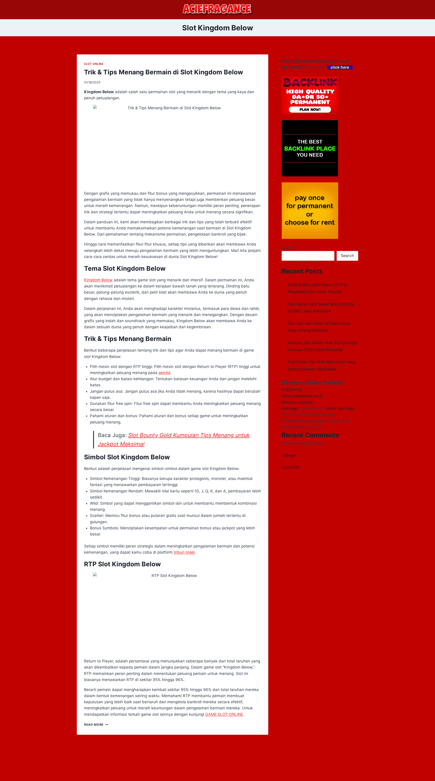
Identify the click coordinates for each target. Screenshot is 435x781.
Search (288, 248)
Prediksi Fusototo (297, 402)
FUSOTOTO (292, 390)
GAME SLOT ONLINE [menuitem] (224, 714)
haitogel (289, 455)
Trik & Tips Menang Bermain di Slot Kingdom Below (163, 72)
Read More (96, 724)
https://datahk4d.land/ (302, 396)
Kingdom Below (98, 280)
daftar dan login (339, 408)
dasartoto (291, 467)
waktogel (290, 408)
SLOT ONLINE (94, 64)
